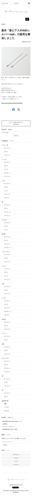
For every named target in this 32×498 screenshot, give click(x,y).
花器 (5, 403)
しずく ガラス (5, 251)
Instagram (16, 458)
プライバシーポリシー (9, 426)
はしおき (6, 410)
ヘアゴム (6, 407)
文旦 (3, 283)
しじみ (4, 298)
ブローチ (6, 197)
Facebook (16, 464)
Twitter (16, 461)
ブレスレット (7, 173)
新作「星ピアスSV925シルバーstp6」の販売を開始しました (16, 34)
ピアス (6, 151)
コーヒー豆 (5, 145)
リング (6, 169)
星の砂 (4, 234)
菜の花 (4, 319)
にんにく (4, 266)
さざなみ (4, 219)
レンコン (4, 159)
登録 (5, 445)
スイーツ (4, 333)
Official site (16, 454)
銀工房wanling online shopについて (12, 421)
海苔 (3, 344)
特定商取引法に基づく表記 (10, 429)
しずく (4, 180)
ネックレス (7, 148)
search (16, 3)
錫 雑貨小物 (5, 401)
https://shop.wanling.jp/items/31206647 (12, 103)
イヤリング (7, 155)
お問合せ (5, 424)
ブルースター (5, 358)
